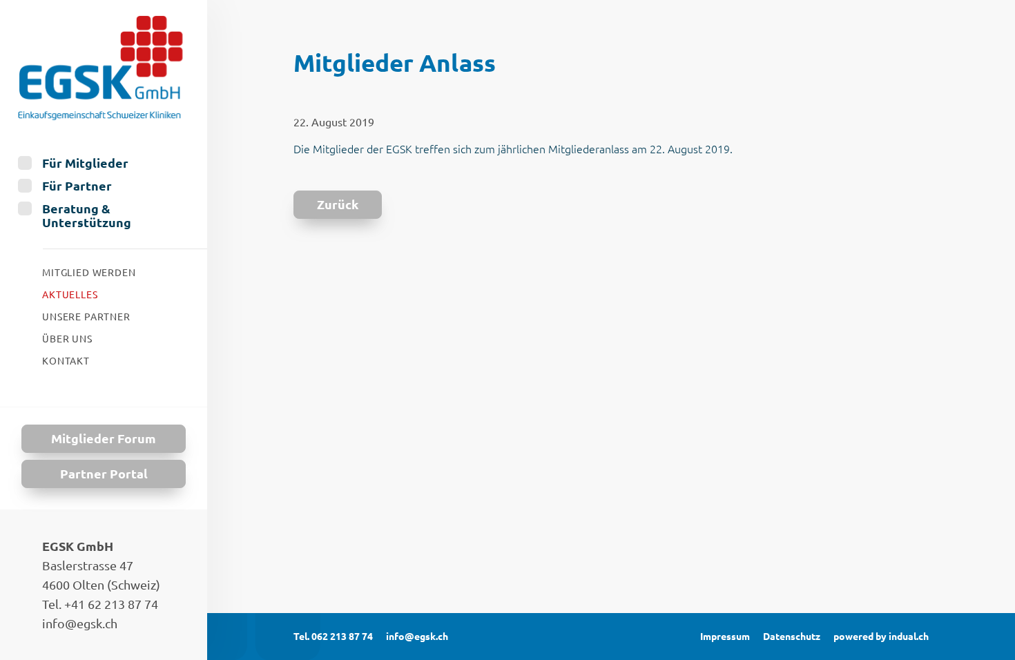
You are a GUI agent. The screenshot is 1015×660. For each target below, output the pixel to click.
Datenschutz (791, 636)
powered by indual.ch (881, 636)
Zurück (337, 204)
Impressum (725, 636)
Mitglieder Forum (103, 438)
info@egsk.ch (417, 636)
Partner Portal (104, 474)
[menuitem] (103, 163)
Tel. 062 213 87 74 (333, 636)
